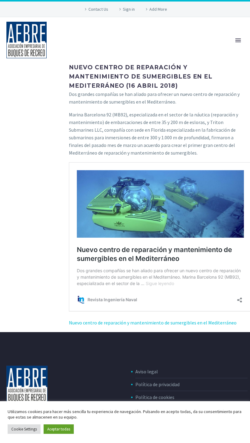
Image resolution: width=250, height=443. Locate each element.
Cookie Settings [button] (24, 429)
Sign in (129, 9)
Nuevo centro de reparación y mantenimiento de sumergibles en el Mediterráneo (153, 323)
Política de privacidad (157, 384)
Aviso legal (146, 371)
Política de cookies (154, 397)
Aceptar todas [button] (58, 429)
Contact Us (98, 9)
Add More (158, 9)
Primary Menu (238, 40)
